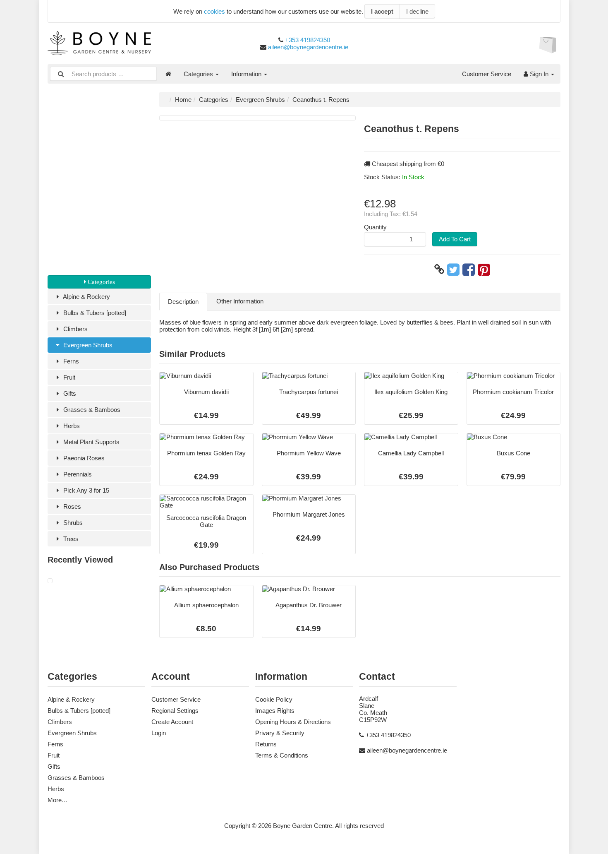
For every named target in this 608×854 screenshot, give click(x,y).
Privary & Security (279, 732)
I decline (417, 11)
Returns (266, 744)
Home (183, 99)
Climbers (75, 328)
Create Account (172, 721)
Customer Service (486, 73)
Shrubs (72, 522)
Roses (71, 506)
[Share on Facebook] (468, 269)
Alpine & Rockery (86, 296)
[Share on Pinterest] (484, 269)
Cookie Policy (273, 699)
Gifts (69, 393)
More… (58, 799)
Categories (199, 73)
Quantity (375, 227)
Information (247, 73)
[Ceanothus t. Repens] (50, 581)
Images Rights (274, 710)
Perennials (77, 474)
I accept (382, 11)
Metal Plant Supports (91, 441)
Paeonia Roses (83, 458)
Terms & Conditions (281, 755)
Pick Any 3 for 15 (85, 490)
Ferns (70, 361)
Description (183, 301)
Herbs (71, 425)
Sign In (539, 73)
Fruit (68, 377)
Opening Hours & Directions (293, 721)
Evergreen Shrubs (87, 345)
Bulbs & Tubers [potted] (94, 312)
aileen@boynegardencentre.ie (308, 47)
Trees (70, 538)
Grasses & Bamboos (91, 409)
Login (158, 732)
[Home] (168, 74)
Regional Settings (175, 710)
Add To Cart (455, 239)
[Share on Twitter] (453, 269)
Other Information (239, 301)
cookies (214, 11)
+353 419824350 (307, 39)
